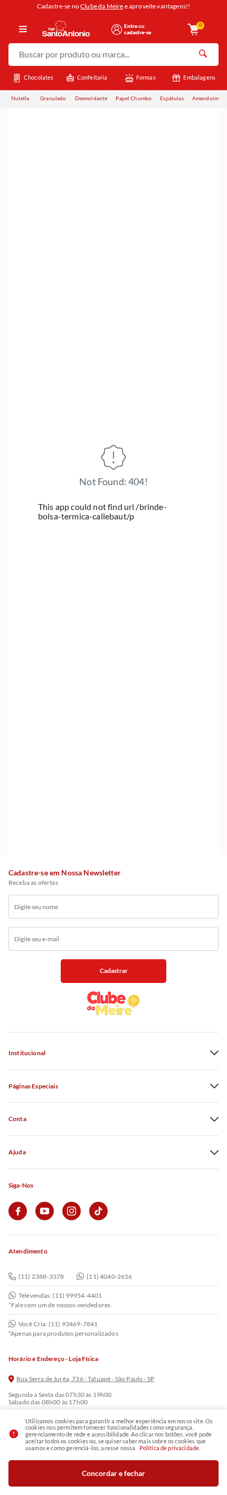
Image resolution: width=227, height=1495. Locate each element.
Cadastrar (114, 971)
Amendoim (205, 98)
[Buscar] (202, 54)
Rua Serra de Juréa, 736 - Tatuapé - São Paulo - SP (85, 1379)
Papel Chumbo (134, 98)
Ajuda (17, 1152)
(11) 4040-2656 (109, 1276)
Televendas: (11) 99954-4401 (60, 1295)
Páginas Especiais (33, 1086)
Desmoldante (91, 98)
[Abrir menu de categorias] (22, 29)
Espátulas (171, 98)
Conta (17, 1119)
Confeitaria (92, 77)
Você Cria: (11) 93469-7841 (58, 1324)
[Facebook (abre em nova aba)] (17, 1218)
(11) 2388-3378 (41, 1276)
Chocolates (39, 77)
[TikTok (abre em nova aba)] (98, 1218)
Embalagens (199, 77)
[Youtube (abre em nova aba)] (44, 1218)
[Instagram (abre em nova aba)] (71, 1218)
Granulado (53, 98)
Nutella (20, 98)
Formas (146, 77)
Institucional (26, 1053)
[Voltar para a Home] (73, 29)
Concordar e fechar (113, 1473)
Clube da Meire (101, 6)
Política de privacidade (169, 1447)
